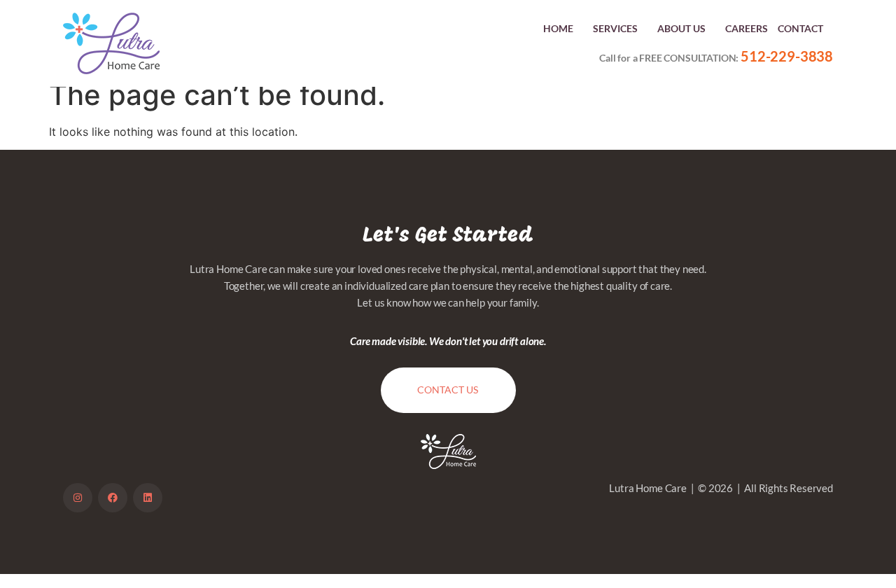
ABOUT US (681, 28)
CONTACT (800, 28)
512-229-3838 (787, 56)
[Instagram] (77, 497)
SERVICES (615, 28)
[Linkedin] (147, 497)
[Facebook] (112, 497)
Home (558, 28)
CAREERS (746, 28)
